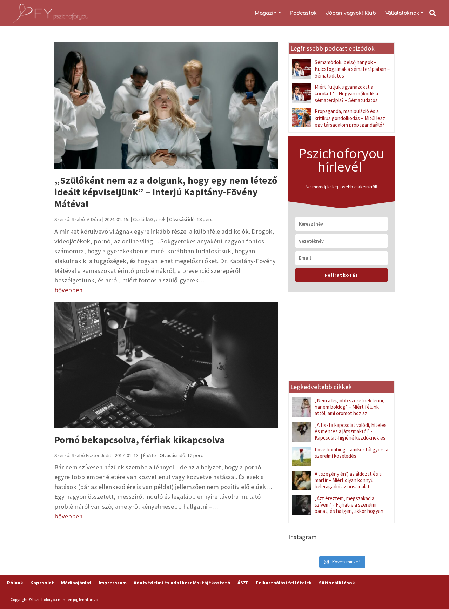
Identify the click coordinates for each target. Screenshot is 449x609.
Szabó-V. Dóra (86, 219)
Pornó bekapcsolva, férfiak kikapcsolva (139, 440)
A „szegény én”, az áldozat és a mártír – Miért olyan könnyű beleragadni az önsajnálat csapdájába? (348, 483)
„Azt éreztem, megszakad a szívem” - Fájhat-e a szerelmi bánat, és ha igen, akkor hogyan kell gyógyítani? (349, 508)
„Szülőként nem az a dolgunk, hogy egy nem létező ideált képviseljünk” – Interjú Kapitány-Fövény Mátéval (165, 192)
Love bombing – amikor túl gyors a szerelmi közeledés (351, 452)
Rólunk (15, 583)
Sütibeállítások (337, 583)
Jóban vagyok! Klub (351, 13)
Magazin (266, 13)
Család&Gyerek (149, 219)
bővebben (68, 290)
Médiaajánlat (76, 583)
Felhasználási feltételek (284, 583)
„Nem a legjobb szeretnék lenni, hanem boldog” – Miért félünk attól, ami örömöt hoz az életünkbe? (349, 410)
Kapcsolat (42, 583)
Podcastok (303, 13)
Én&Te (149, 455)
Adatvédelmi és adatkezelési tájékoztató (182, 583)
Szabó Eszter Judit (91, 455)
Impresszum (113, 583)
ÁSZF (243, 583)
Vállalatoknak (402, 13)
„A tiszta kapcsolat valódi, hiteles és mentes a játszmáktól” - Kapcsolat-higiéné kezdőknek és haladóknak (351, 434)
